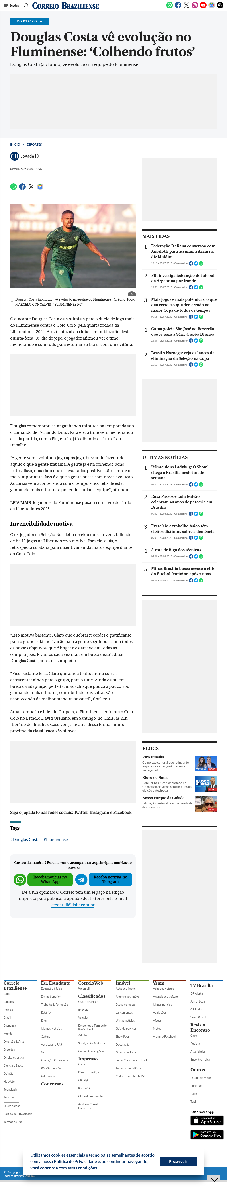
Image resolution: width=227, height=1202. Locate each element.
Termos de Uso (13, 1122)
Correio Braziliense (15, 986)
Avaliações (159, 1012)
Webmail (84, 988)
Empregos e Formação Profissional (92, 1027)
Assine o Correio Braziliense (88, 1106)
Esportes (34, 144)
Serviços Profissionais (92, 1043)
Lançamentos (124, 1012)
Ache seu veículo (163, 988)
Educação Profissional (54, 1060)
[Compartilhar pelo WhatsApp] (201, 264)
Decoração (122, 1044)
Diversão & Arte (14, 1041)
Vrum (158, 983)
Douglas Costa (26, 839)
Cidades (9, 1001)
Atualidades (197, 1051)
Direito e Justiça (14, 1057)
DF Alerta (196, 993)
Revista (195, 1043)
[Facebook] (178, 7)
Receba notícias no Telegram (110, 879)
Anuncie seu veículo (165, 996)
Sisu (43, 1052)
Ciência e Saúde (13, 1065)
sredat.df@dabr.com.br (72, 905)
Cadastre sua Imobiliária (131, 1076)
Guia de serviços (126, 1028)
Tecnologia (10, 1089)
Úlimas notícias (125, 1020)
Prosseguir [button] (178, 1161)
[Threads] (220, 7)
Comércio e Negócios (91, 1051)
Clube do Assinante (90, 1096)
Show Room (123, 1036)
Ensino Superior (51, 996)
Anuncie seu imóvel (128, 996)
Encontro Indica (200, 1059)
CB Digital (84, 1080)
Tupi (193, 1101)
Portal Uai (196, 1085)
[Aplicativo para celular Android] (206, 1135)
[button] (99, 1168)
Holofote (9, 1081)
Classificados (91, 996)
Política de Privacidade (18, 1114)
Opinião (8, 1073)
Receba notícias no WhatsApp (50, 879)
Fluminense (57, 839)
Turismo (9, 1097)
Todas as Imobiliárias (129, 1068)
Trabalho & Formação (54, 1004)
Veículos (83, 1017)
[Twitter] (186, 7)
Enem (44, 1020)
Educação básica (51, 988)
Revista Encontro (200, 1027)
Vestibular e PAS (51, 1044)
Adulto (82, 1035)
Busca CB (84, 1088)
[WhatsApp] (169, 7)
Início (15, 144)
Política (8, 1009)
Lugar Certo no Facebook (132, 1060)
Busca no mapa (125, 1004)
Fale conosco (49, 1076)
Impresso (88, 1058)
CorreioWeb (90, 983)
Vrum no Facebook (164, 1036)
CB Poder (196, 1009)
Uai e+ (194, 1093)
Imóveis (83, 1009)
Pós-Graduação (51, 1068)
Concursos (52, 1084)
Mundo (8, 1033)
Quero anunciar (88, 1001)
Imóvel (123, 983)
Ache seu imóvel (126, 988)
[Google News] (211, 7)
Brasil (7, 1017)
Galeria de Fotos (126, 1052)
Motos (157, 1028)
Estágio (46, 1012)
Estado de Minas (200, 1077)
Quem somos (12, 1106)
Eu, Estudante (55, 983)
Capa (7, 993)
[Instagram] (195, 7)
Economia (10, 1025)
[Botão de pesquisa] (25, 5)
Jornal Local (197, 1001)
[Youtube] (203, 7)
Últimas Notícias (51, 1028)
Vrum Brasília (198, 1017)
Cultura (46, 1036)
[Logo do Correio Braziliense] (65, 5)
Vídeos (157, 1020)
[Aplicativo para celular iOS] (206, 1121)
